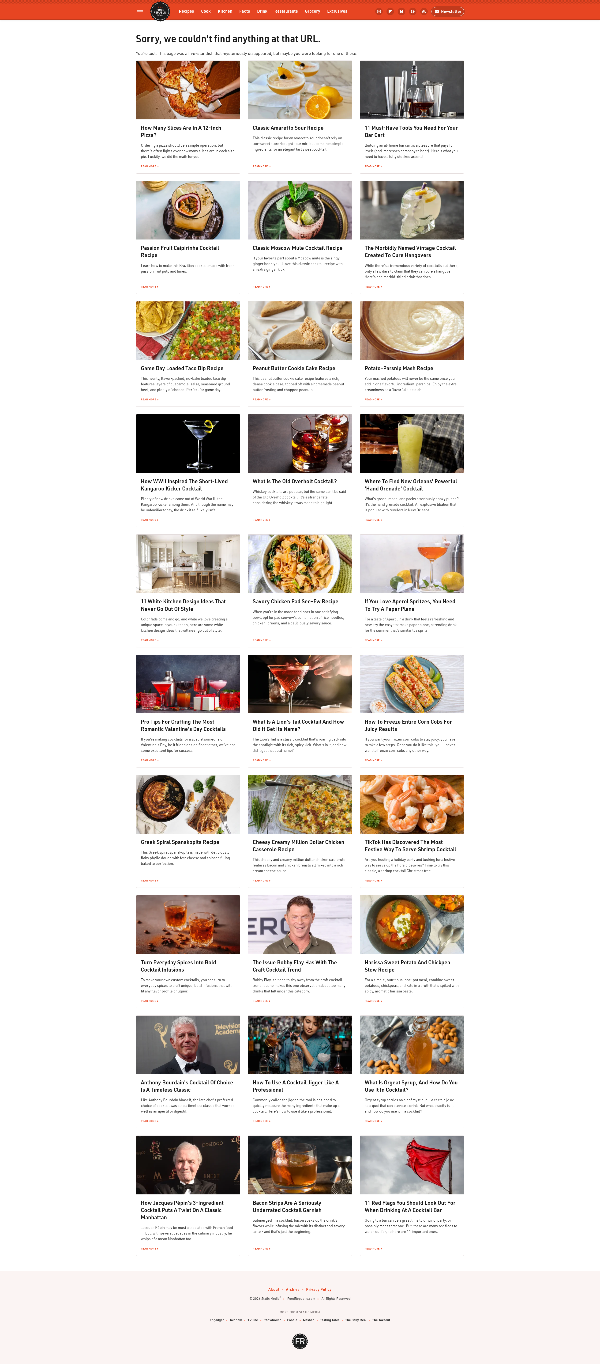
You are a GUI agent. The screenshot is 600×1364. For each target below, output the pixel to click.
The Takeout (381, 1320)
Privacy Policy (318, 1289)
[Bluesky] (401, 11)
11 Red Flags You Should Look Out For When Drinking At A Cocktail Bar (410, 1206)
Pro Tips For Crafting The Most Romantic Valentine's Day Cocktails (183, 725)
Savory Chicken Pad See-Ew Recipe (295, 601)
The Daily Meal (356, 1320)
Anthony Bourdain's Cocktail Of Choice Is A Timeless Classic (187, 1086)
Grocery (312, 11)
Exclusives (337, 11)
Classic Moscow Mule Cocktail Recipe (298, 247)
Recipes (186, 11)
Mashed (309, 1320)
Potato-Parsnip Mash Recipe (399, 368)
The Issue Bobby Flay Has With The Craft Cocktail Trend (295, 966)
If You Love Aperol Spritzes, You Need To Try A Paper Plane (410, 605)
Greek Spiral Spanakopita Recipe (180, 841)
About (273, 1289)
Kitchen (225, 11)
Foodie (292, 1320)
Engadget (217, 1320)
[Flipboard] (390, 11)
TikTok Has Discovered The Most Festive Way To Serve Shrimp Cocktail (410, 845)
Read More (148, 166)
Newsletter (451, 11)
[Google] (412, 11)
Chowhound (272, 1320)
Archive (293, 1289)
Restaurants (286, 11)
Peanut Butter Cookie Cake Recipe (294, 368)
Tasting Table (330, 1320)
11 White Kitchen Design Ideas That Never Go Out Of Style (183, 605)
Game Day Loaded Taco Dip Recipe (182, 368)
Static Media (270, 1298)
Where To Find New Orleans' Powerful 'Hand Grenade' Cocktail (411, 485)
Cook (206, 11)
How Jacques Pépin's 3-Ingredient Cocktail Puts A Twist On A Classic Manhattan (182, 1210)
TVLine (253, 1320)
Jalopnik (235, 1320)
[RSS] (424, 11)
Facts (244, 11)
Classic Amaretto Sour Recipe (288, 127)
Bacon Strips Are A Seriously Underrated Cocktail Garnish (287, 1206)
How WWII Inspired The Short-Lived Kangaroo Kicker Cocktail (184, 485)
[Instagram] (379, 11)
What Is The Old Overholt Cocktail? (295, 481)
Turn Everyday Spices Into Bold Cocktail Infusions (178, 966)
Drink (262, 11)
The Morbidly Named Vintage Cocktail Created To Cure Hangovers (410, 251)
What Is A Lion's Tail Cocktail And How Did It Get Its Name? (298, 725)
